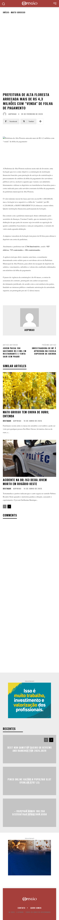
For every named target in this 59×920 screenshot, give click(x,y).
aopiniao (12, 114)
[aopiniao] (5, 114)
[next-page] (9, 506)
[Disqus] (29, 558)
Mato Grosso (18, 12)
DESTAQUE (7, 421)
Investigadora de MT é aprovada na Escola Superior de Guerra (44, 351)
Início (6, 12)
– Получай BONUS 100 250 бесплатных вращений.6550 (29, 812)
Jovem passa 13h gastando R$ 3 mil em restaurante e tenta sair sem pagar (14, 352)
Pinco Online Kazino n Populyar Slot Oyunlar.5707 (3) (29, 781)
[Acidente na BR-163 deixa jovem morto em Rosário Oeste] (29, 458)
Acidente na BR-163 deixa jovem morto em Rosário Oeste (25, 482)
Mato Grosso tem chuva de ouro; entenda (26, 414)
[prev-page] (4, 506)
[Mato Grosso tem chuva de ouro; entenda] (29, 390)
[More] (40, 121)
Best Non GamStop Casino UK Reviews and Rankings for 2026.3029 (29, 749)
